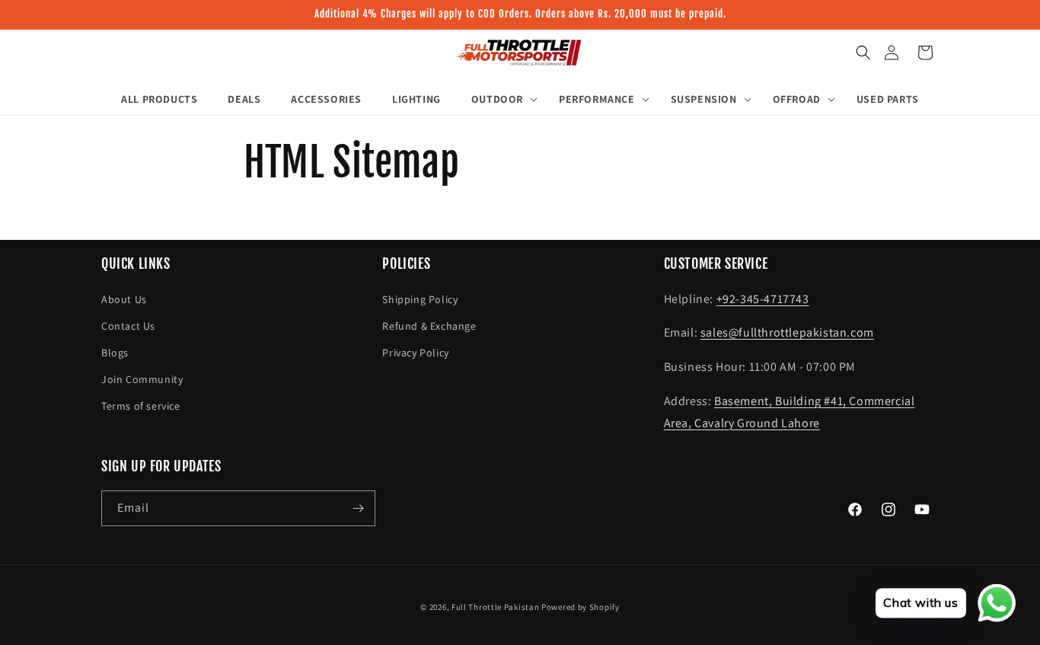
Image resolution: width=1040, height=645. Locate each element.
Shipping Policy (420, 299)
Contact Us (128, 326)
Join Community (142, 379)
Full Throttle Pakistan (495, 607)
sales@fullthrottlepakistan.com (787, 332)
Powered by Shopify (580, 607)
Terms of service (140, 406)
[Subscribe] (358, 508)
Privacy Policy (415, 352)
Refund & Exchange (429, 326)
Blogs (115, 352)
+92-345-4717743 (762, 299)
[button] (863, 52)
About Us (124, 299)
